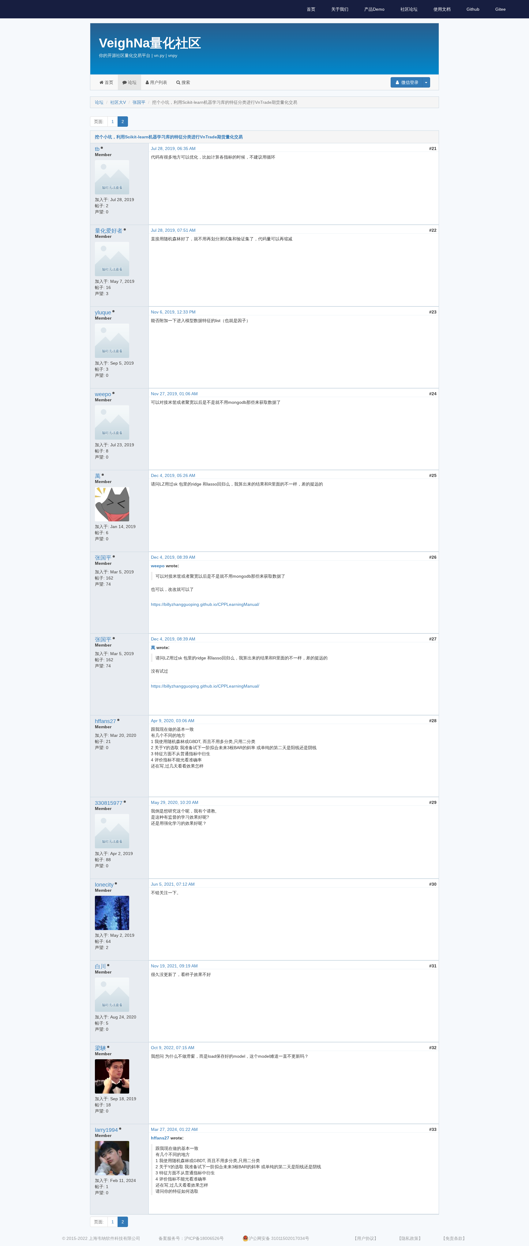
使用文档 (442, 9)
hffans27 (105, 721)
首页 (311, 9)
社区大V (118, 102)
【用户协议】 (365, 1238)
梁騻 (100, 1048)
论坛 (132, 82)
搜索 (185, 82)
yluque (103, 313)
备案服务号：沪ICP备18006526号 (191, 1238)
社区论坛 (409, 9)
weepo (103, 394)
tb (97, 149)
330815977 (108, 803)
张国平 (139, 102)
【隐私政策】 (410, 1238)
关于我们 (339, 9)
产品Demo (374, 9)
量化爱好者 (108, 231)
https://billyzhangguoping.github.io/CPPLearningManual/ (205, 604)
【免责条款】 (454, 1238)
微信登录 (409, 82)
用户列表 (158, 82)
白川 (100, 966)
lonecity (104, 885)
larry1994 (106, 1130)
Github (473, 9)
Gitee (500, 9)
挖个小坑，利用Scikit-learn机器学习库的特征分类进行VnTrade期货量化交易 (169, 136)
